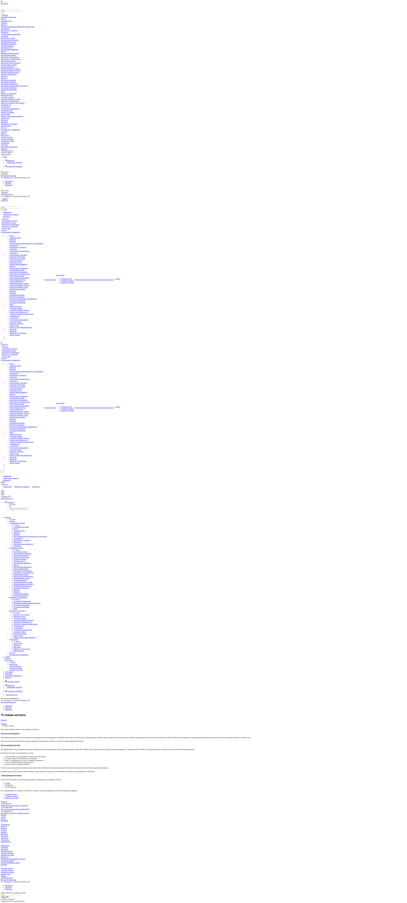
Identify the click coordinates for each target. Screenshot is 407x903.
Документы (5, 840)
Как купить (13, 664)
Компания (4, 821)
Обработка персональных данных (13, 859)
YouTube (8, 183)
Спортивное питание (21, 527)
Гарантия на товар (7, 855)
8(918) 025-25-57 (7, 151)
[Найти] (2, 13)
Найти (4, 897)
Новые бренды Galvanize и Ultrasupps (14, 805)
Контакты (4, 834)
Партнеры (4, 836)
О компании (5, 824)
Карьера (4, 832)
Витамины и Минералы (22, 601)
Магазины (4, 849)
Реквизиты (5, 857)
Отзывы (4, 830)
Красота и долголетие (21, 615)
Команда (4, 828)
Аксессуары (18, 643)
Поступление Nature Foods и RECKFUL (15, 809)
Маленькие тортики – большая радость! (15, 813)
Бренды (3, 819)
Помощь (4, 864)
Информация (5, 842)
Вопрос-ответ (6, 874)
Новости (4, 802)
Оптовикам (5, 845)
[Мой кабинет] (2, 474)
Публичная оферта (7, 861)
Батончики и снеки (20, 552)
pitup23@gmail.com (9, 176)
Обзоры (3, 876)
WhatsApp (8, 185)
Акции (3, 817)
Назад (13, 504)
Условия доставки (7, 853)
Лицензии (4, 838)
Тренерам (4, 847)
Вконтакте (9, 181)
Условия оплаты (7, 851)
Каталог (12, 521)
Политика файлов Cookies (10, 863)
